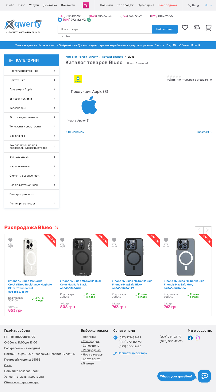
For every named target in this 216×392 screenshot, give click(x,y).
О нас (10, 5)
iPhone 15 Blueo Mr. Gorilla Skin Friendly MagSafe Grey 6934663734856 (184, 284)
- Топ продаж (90, 341)
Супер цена (146, 5)
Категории (27, 60)
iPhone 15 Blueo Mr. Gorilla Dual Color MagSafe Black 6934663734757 (80, 284)
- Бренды (87, 363)
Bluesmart (202, 132)
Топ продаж (125, 5)
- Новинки (88, 337)
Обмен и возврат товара (21, 382)
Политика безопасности (21, 371)
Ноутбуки (65, 36)
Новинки (106, 5)
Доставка (50, 5)
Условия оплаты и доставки (24, 376)
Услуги (34, 5)
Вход (195, 5)
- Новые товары (92, 354)
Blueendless (76, 132)
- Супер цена (90, 345)
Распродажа (167, 5)
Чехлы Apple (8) (78, 120)
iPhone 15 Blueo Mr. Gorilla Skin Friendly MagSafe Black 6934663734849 (132, 284)
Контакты (68, 5)
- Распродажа (91, 350)
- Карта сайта (90, 359)
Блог (21, 5)
